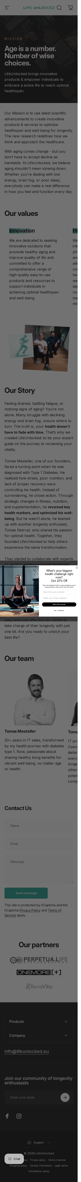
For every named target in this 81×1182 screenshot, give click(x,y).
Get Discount (59, 604)
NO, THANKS (59, 610)
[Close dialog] (77, 567)
